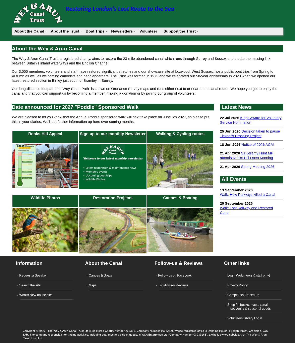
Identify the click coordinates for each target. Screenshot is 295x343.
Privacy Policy (238, 285)
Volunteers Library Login (245, 318)
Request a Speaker (33, 275)
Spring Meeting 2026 (257, 167)
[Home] (38, 14)
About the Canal (29, 31)
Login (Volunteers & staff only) (249, 275)
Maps (93, 285)
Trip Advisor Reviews (173, 285)
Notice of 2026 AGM (257, 145)
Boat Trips (95, 31)
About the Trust (65, 31)
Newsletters (122, 31)
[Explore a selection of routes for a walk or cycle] (180, 188)
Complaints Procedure (243, 295)
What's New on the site (36, 295)
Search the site (30, 285)
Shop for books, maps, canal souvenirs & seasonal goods (249, 306)
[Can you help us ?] (45, 188)
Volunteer (148, 31)
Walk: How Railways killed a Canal (247, 195)
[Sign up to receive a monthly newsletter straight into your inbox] (112, 189)
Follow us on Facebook (175, 275)
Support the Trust (180, 31)
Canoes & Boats (100, 275)
